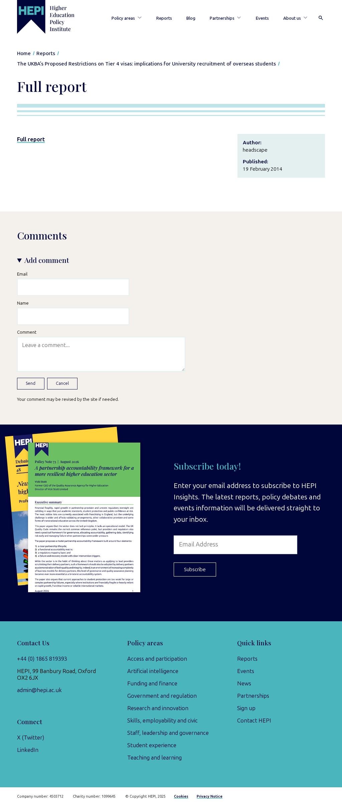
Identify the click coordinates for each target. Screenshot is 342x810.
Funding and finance (152, 683)
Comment (26, 332)
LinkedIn (27, 750)
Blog (190, 18)
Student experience (151, 745)
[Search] (321, 18)
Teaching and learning (154, 757)
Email (22, 274)
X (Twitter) (30, 737)
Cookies (181, 796)
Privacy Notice (209, 796)
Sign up (246, 708)
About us (292, 18)
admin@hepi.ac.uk (39, 690)
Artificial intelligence (152, 671)
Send (30, 383)
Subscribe (195, 569)
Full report (31, 139)
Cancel (62, 383)
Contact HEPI (254, 720)
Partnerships (222, 18)
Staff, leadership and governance (168, 733)
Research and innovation (157, 708)
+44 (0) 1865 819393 (42, 658)
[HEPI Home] (53, 17)
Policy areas (123, 18)
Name (23, 303)
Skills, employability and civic (162, 720)
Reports (164, 18)
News (244, 683)
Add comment (46, 260)
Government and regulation (162, 695)
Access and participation (157, 658)
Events (262, 18)
